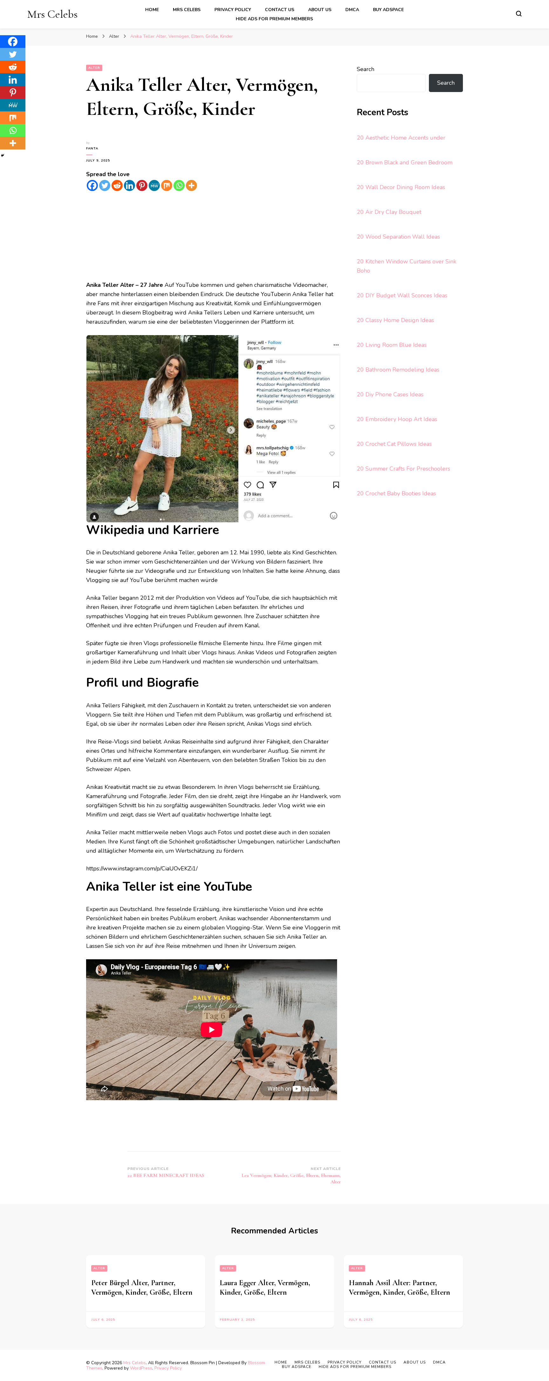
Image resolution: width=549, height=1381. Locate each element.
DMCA (352, 10)
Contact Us (279, 10)
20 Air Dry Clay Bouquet (389, 212)
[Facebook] (92, 185)
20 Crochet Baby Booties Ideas (396, 493)
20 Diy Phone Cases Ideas (390, 394)
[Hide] (2, 155)
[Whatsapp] (179, 185)
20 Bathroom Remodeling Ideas (398, 369)
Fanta (92, 148)
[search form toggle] (519, 14)
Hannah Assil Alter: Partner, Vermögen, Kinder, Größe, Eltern (399, 1287)
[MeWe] (154, 185)
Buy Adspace (388, 10)
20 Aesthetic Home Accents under (401, 138)
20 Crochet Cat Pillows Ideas (394, 444)
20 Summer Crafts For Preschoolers (403, 468)
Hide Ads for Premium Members (274, 19)
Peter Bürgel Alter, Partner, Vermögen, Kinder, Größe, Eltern (142, 1287)
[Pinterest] (141, 185)
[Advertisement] (213, 236)
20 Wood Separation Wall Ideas (398, 237)
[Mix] (166, 185)
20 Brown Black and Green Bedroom (404, 162)
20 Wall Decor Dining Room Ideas (401, 187)
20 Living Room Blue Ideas (392, 345)
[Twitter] (104, 185)
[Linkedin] (129, 185)
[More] (191, 185)
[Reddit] (117, 185)
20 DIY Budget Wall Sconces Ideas (402, 295)
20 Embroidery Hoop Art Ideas (397, 419)
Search (365, 69)
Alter (94, 68)
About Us (319, 10)
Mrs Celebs (52, 14)
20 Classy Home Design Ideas (395, 320)
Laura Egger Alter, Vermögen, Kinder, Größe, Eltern (265, 1287)
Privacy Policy (232, 10)
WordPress (141, 1368)
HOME (152, 10)
